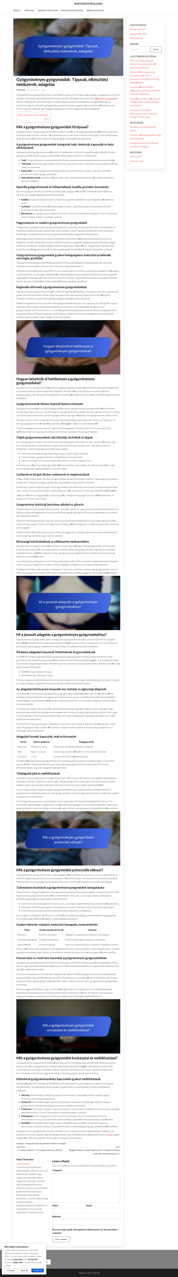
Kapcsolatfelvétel (72, 10)
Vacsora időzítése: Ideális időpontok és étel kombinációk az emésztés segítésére (145, 90)
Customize (11, 1270)
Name (55, 1205)
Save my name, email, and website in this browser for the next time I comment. (85, 1231)
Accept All (38, 1270)
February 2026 (137, 161)
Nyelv (16, 10)
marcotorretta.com (88, 3)
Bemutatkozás (95, 10)
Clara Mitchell (34, 90)
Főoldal (29, 10)
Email (89, 1205)
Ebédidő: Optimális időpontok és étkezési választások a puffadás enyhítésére (145, 102)
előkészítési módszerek (104, 98)
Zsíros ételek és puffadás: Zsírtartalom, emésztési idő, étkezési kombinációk (143, 64)
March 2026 (135, 156)
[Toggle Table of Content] (45, 119)
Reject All (24, 1270)
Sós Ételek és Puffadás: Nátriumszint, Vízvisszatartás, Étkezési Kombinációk (144, 113)
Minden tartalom (48, 10)
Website (56, 1216)
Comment (57, 1170)
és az (110, 1134)
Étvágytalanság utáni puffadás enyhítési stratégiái (45, 1143)
